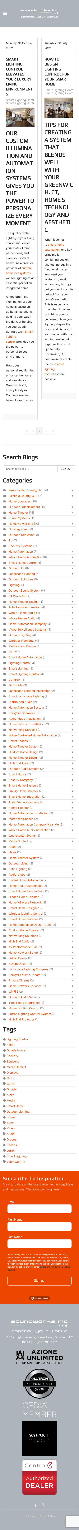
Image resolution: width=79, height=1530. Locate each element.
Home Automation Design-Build (30, 925)
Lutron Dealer (18, 958)
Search (67, 468)
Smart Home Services (23, 919)
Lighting (14, 585)
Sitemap (30, 1516)
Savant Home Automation (26, 880)
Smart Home (15, 1106)
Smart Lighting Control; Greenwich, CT (32, 103)
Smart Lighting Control (21, 100)
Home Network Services (25, 986)
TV (10, 540)
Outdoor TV (16, 568)
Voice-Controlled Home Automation (33, 735)
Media (11, 1100)
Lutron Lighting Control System (30, 1014)
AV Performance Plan (23, 947)
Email (11, 1201)
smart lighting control (54, 369)
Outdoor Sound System (24, 590)
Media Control (18, 841)
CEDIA (11, 1084)
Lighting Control (19, 663)
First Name (14, 1219)
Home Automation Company (28, 624)
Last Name (14, 1236)
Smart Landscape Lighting (26, 696)
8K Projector (17, 596)
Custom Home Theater (24, 930)
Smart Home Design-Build (26, 891)
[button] (5, 13)
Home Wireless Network (25, 902)
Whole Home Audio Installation (29, 830)
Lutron (11, 1150)
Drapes (11, 1139)
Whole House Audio (22, 618)
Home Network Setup (23, 952)
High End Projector (21, 1019)
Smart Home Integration (25, 796)
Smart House (17, 774)
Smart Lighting (19, 668)
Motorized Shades (21, 819)
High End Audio (19, 763)
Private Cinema (19, 980)
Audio (12, 847)
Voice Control (16, 1162)
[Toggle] (73, 490)
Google (11, 1089)
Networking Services (23, 730)
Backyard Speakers (22, 713)
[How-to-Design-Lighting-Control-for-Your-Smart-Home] (58, 108)
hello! (10, 1045)
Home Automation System (26, 707)
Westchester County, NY (25, 490)
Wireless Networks (21, 640)
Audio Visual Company (24, 802)
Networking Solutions (23, 936)
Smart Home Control (23, 562)
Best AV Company (21, 780)
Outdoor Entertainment (24, 507)
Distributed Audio (20, 702)
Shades (12, 1145)
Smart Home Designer (24, 908)
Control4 (15, 679)
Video (11, 1128)
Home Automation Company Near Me (34, 824)
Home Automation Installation (29, 813)
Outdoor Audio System (24, 769)
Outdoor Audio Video (23, 997)
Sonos (11, 1117)
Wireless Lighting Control (26, 913)
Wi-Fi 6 (13, 991)
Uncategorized (19, 529)
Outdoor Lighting (20, 635)
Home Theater (18, 512)
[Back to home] (39, 13)
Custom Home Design (23, 752)
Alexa (10, 1095)
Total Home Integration (24, 1003)
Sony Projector (19, 808)
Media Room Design (22, 646)
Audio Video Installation (25, 718)
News (12, 852)
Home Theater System (24, 746)
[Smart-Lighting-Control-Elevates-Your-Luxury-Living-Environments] (20, 117)
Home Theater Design (24, 601)
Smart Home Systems (23, 785)
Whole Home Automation (25, 557)
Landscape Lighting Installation (29, 691)
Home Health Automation (26, 886)
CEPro (11, 1078)
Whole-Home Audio (22, 613)
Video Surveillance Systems (28, 629)
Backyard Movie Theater (25, 975)
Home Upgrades (20, 501)
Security (12, 1056)
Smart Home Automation (25, 657)
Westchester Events (22, 835)
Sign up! (39, 1280)
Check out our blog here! (43, 1189)
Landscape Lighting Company (29, 969)
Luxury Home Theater (23, 791)
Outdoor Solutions (21, 579)
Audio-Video (17, 874)
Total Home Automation (24, 607)
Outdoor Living (19, 863)
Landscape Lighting (22, 574)
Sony (10, 1123)
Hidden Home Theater (24, 897)
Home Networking (21, 523)
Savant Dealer (18, 964)
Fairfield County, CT (22, 496)
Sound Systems (19, 518)
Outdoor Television (22, 535)
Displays (12, 1072)
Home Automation (21, 551)
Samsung (13, 1061)
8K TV (13, 652)
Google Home (16, 1050)
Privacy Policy (47, 1516)
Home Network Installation (26, 724)
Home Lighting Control (24, 1008)
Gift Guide (15, 685)
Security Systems (20, 546)
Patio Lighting (18, 869)
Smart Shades (18, 741)
